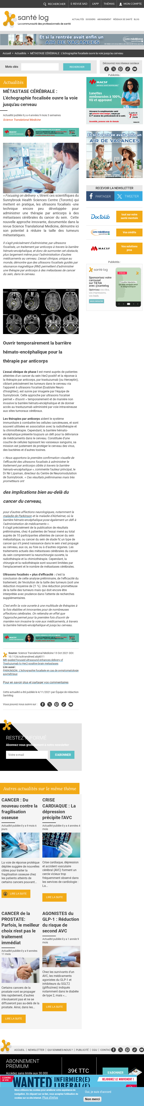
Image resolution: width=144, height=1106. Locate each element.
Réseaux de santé (122, 19)
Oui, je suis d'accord (98, 1092)
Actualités (78, 19)
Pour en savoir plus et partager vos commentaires (35, 682)
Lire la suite (18, 893)
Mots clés (11, 66)
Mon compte (133, 3)
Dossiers (90, 19)
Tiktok (127, 68)
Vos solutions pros (129, 248)
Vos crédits (129, 232)
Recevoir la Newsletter (114, 188)
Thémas (109, 3)
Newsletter (36, 1050)
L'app (95, 3)
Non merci (92, 1099)
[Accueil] (10, 19)
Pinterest (120, 68)
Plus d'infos (50, 1097)
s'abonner (115, 1072)
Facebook (106, 68)
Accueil (7, 53)
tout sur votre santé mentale (129, 216)
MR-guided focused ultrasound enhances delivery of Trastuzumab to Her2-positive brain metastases (33, 661)
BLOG (136, 19)
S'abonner (63, 755)
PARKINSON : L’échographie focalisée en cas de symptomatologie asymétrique (41, 672)
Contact (106, 1050)
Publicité (82, 1050)
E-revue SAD (79, 3)
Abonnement (104, 19)
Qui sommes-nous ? (60, 1050)
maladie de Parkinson (17, 516)
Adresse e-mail (16, 749)
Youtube (70, 704)
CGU (94, 1050)
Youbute (134, 68)
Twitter (113, 68)
